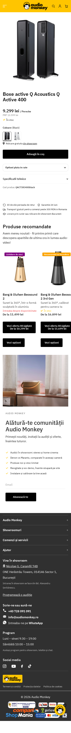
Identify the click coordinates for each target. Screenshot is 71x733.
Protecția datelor (32, 686)
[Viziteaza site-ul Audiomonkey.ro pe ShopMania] (19, 715)
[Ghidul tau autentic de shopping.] (25, 710)
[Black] (7, 136)
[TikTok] (29, 666)
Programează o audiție (17, 595)
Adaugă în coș (35, 154)
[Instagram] (4, 666)
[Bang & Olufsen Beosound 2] (20, 268)
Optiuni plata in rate (16, 167)
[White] (17, 136)
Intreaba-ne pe (25, 623)
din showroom (30, 143)
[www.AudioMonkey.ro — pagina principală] (35, 6)
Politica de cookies (52, 686)
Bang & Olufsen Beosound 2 (20, 296)
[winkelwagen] (66, 6)
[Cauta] (53, 6)
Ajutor (7, 550)
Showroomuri (12, 530)
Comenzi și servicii (15, 540)
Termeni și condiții (12, 686)
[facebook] (22, 666)
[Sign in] (60, 6)
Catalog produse (5, 6)
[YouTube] (14, 666)
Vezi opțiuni (14, 342)
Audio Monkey (12, 520)
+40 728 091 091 (19, 611)
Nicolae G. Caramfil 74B (22, 566)
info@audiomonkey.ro (23, 617)
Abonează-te (21, 497)
